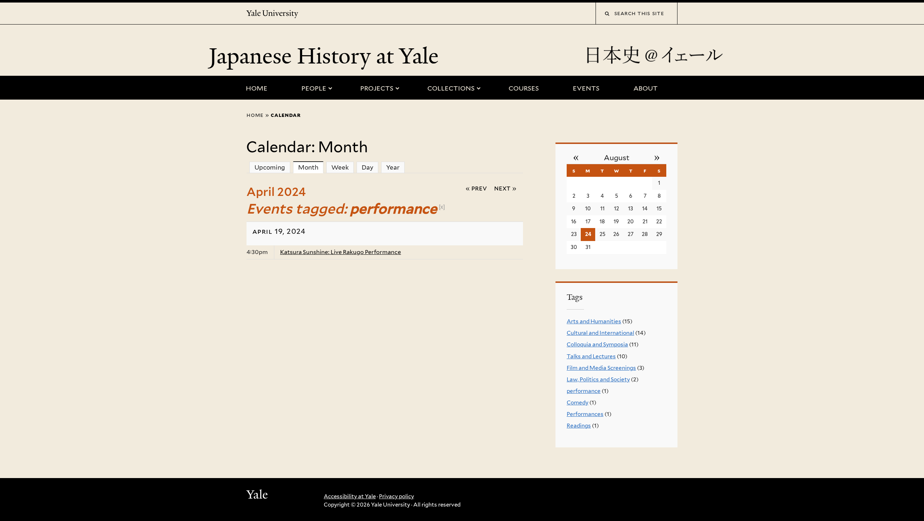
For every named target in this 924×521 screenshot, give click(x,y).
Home (256, 88)
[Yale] (258, 495)
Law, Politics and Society (598, 379)
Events (586, 88)
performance (584, 391)
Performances (585, 414)
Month (310, 167)
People (313, 88)
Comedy (577, 402)
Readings (579, 425)
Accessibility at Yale (350, 496)
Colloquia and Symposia (597, 344)
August (616, 157)
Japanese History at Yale (326, 55)
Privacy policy (396, 496)
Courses (524, 88)
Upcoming (269, 167)
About (645, 88)
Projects (376, 88)
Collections (451, 88)
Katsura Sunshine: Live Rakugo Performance (340, 252)
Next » (505, 188)
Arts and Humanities (594, 321)
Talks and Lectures (591, 356)
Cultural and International (600, 332)
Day (367, 167)
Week (340, 167)
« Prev (476, 188)
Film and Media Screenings (601, 367)
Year (393, 167)
